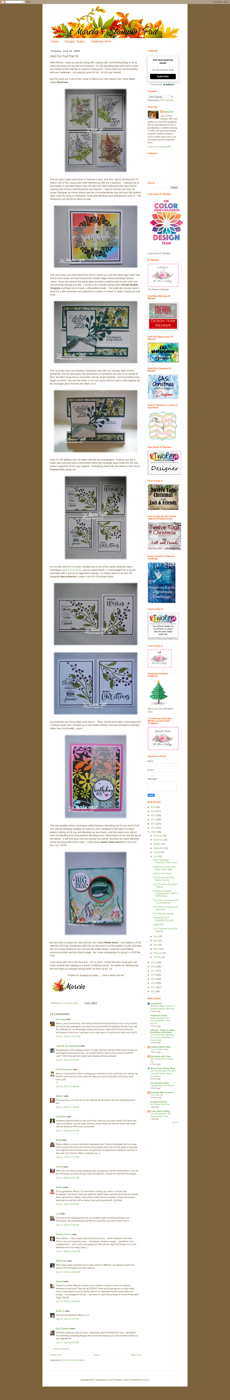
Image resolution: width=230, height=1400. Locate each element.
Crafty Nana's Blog (159, 1111)
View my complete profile (159, 147)
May (155, 940)
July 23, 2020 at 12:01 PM (68, 1251)
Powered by (156, 84)
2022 (153, 824)
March (156, 949)
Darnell (59, 1281)
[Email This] (85, 1003)
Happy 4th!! (158, 924)
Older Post (136, 1355)
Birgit (58, 1140)
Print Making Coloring (163, 913)
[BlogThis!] (88, 1003)
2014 (153, 983)
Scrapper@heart (158, 1102)
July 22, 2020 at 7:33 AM (67, 1157)
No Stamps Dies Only (159, 1104)
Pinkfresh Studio (158, 1015)
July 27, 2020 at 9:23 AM (67, 1342)
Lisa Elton (61, 1116)
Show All (175, 1122)
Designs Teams (75, 41)
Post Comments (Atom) (74, 1360)
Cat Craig (60, 1019)
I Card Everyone (64, 1069)
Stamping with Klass (160, 1056)
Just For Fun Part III (162, 873)
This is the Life (156, 1095)
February (157, 953)
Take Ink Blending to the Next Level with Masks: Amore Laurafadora (163, 1073)
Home (55, 41)
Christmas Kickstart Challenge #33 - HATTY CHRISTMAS (165, 893)
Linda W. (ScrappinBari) (68, 1046)
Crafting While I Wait (160, 1047)
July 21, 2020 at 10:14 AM (68, 1036)
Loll (106, 570)
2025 (153, 811)
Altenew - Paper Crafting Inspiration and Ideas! (162, 1031)
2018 (153, 966)
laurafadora (156, 1003)
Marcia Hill (168, 112)
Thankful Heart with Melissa (162, 1085)
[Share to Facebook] (93, 1003)
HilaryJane (61, 1261)
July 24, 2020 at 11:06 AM (68, 1301)
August (157, 852)
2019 (153, 962)
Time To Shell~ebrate (159, 1049)
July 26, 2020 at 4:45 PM (67, 1319)
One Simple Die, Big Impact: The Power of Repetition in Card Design (162, 1037)
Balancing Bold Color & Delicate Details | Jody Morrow (160, 1020)
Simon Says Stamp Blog (162, 1068)
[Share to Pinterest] (96, 1003)
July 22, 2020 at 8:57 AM (67, 1178)
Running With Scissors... (162, 1092)
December (158, 835)
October (157, 844)
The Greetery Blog (159, 1083)
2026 (153, 807)
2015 (153, 979)
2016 (153, 975)
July (155, 856)
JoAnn (59, 1167)
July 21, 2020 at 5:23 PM (67, 1060)
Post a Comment (61, 1349)
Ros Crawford (63, 1328)
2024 (153, 815)
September (158, 848)
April (155, 945)
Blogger (145, 1380)
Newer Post (56, 1355)
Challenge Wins (101, 41)
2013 (153, 987)
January (157, 957)
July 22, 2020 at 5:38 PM (67, 1204)
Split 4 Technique (71, 570)
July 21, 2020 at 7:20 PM (67, 1107)
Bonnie (59, 1096)
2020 (153, 832)
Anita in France (63, 1234)
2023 (153, 819)
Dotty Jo (60, 1311)
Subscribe (163, 76)
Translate (169, 100)
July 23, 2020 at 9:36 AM (67, 1225)
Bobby (59, 1187)
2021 (153, 828)
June (156, 936)
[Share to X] (90, 1003)
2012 (153, 991)
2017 (153, 971)
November (158, 840)
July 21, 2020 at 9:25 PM (67, 1131)
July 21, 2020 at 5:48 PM (67, 1086)
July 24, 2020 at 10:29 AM (68, 1272)
